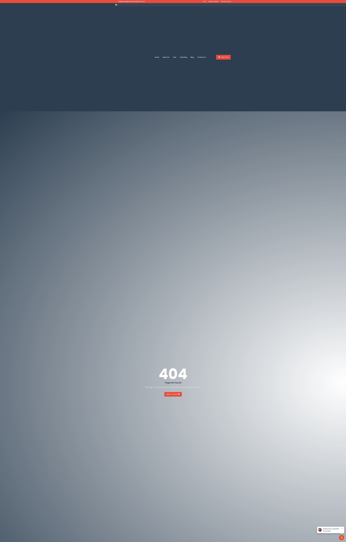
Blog (192, 57)
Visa (174, 57)
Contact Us (201, 57)
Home (157, 57)
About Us (166, 57)
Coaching (183, 57)
